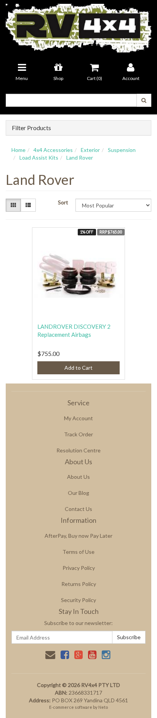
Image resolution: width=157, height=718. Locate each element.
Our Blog (78, 493)
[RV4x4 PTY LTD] (78, 25)
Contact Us (78, 509)
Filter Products (31, 127)
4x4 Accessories (53, 150)
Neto (103, 707)
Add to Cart (78, 367)
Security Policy (78, 600)
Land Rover (79, 157)
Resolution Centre (78, 450)
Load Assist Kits (38, 157)
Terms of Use (78, 551)
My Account (78, 418)
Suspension (122, 150)
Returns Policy (78, 584)
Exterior (90, 150)
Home (18, 150)
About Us (78, 476)
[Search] (143, 100)
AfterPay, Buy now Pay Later (78, 535)
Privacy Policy (78, 568)
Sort (63, 202)
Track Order (78, 434)
